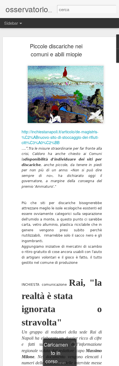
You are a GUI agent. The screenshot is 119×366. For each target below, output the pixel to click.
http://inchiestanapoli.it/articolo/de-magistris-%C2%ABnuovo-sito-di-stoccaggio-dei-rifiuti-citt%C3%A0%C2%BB (60, 137)
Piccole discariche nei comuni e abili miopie (56, 50)
